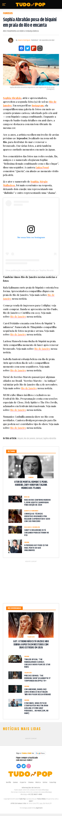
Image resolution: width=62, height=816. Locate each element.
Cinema (30, 782)
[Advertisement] (31, 581)
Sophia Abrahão (12, 98)
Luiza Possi (42, 167)
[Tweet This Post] (27, 48)
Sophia (35, 181)
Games (15, 782)
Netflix (8, 782)
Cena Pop (52, 782)
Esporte (23, 782)
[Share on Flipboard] (33, 48)
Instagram (38, 105)
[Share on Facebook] (21, 48)
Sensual (39, 438)
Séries (45, 782)
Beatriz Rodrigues (24, 40)
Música (38, 782)
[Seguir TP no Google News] (31, 755)
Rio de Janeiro (18, 316)
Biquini (20, 438)
